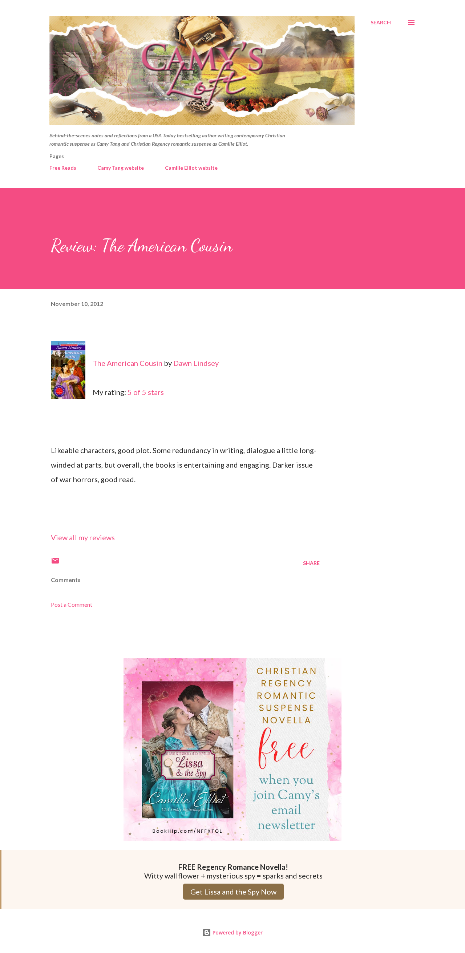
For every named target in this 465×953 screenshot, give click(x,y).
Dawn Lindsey (196, 363)
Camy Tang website (120, 168)
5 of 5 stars (146, 392)
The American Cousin (127, 363)
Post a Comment (71, 604)
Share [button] (311, 563)
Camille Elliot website (191, 168)
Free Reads (62, 168)
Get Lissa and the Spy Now (233, 891)
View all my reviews (83, 537)
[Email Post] (55, 563)
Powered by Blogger (237, 932)
